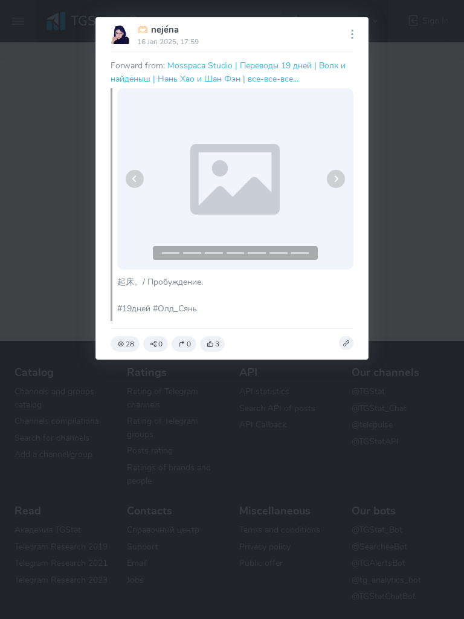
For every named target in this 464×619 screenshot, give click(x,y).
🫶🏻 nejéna (158, 30)
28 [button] (130, 344)
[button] (135, 179)
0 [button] (160, 344)
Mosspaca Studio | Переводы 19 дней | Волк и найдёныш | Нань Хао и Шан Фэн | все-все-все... (228, 72)
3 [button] (217, 344)
